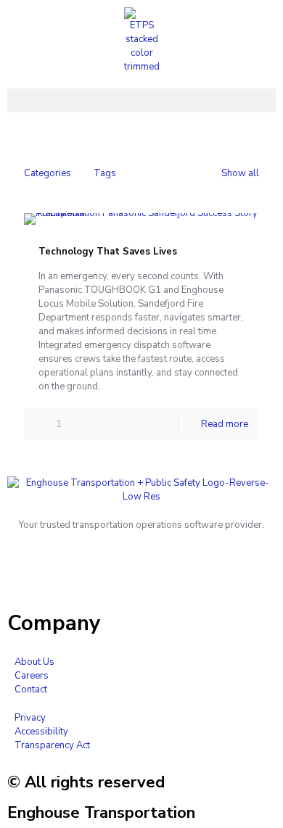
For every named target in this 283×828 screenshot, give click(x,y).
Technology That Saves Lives (107, 251)
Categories (47, 173)
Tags (105, 173)
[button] (141, 100)
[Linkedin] (25, 576)
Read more (224, 424)
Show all (240, 173)
